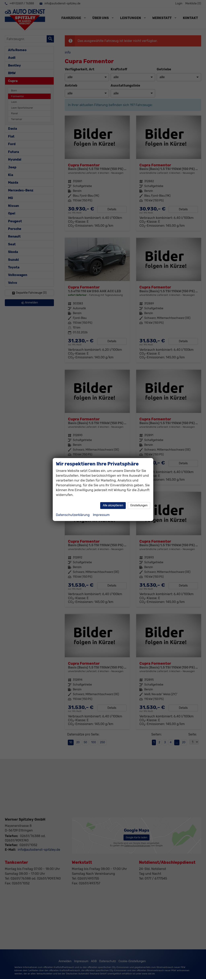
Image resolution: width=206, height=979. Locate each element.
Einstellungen (138, 505)
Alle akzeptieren (113, 505)
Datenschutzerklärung (73, 515)
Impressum (101, 515)
